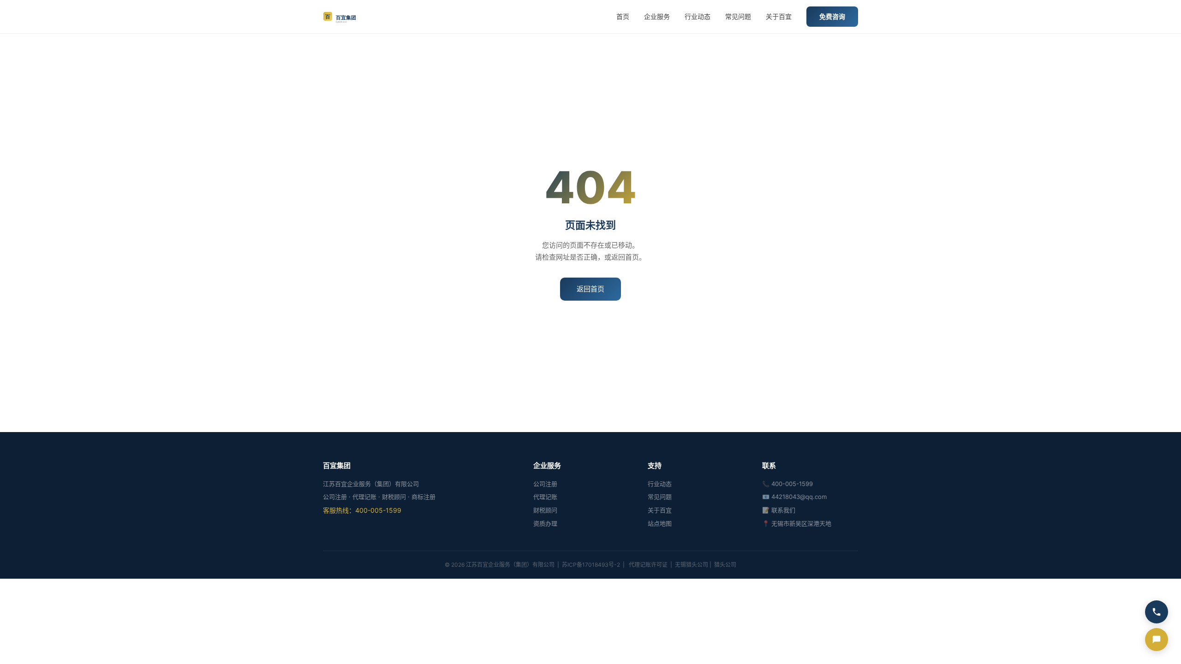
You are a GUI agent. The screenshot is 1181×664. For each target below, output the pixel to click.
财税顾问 (545, 510)
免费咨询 (832, 16)
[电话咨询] (1156, 611)
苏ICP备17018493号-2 (591, 564)
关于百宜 (779, 16)
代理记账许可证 (648, 564)
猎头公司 (725, 564)
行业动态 (697, 16)
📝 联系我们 (778, 510)
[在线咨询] (1156, 639)
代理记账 (545, 496)
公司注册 (545, 483)
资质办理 (545, 523)
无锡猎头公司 (691, 564)
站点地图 (660, 523)
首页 (622, 16)
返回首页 (590, 289)
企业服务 (657, 16)
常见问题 (738, 16)
